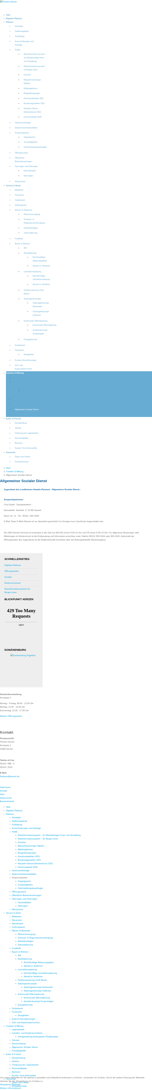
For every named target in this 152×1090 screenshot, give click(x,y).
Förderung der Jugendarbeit (26, 433)
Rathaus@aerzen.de (9, 776)
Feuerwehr (19, 350)
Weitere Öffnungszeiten (11, 716)
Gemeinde (10, 452)
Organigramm (29, 137)
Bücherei (18, 443)
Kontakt (8, 577)
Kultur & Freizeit (13, 419)
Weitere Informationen (10, 1088)
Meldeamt (19, 190)
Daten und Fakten (22, 457)
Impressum (5, 787)
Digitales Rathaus (14, 19)
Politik (17, 50)
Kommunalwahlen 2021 (34, 98)
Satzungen (28, 176)
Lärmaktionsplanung (32, 272)
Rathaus (9, 22)
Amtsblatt (19, 26)
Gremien (27, 75)
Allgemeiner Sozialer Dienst (27, 410)
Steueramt (19, 195)
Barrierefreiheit (7, 801)
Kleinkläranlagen (31, 228)
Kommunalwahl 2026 (33, 117)
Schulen (18, 399)
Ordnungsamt (20, 205)
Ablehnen (16, 1084)
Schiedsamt (20, 345)
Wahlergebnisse (30, 88)
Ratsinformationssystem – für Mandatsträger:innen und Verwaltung (35, 57)
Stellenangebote (22, 31)
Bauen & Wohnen (22, 244)
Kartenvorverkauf (12, 583)
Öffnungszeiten (21, 153)
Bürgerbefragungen (32, 93)
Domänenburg (21, 423)
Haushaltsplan (30, 171)
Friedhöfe (19, 239)
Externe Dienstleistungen (25, 360)
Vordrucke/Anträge (23, 123)
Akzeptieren (5, 1084)
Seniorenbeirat (21, 404)
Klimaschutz (20, 182)
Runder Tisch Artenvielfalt (26, 448)
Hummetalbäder (21, 438)
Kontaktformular (21, 462)
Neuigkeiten (29, 354)
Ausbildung (19, 36)
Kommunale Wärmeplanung (35, 321)
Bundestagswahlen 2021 (34, 103)
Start (8, 15)
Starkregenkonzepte (32, 299)
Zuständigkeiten (30, 142)
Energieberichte (30, 339)
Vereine (18, 428)
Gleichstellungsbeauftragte (35, 147)
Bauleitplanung (30, 253)
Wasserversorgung (32, 214)
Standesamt (20, 200)
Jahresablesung (30, 233)
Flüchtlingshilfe (21, 415)
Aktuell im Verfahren (41, 266)
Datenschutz (6, 798)
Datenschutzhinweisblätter (26, 128)
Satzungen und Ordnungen (26, 166)
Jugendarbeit (20, 377)
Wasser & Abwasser (23, 210)
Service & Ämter (13, 186)
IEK (25, 248)
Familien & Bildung (15, 373)
